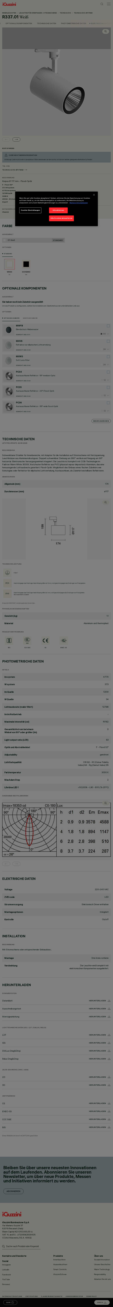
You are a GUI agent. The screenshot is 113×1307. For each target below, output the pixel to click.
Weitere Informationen (78, 203)
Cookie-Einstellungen (30, 210)
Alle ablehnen (58, 210)
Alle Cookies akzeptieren (61, 218)
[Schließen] (94, 195)
